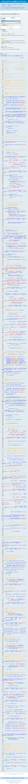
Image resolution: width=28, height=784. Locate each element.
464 (3, 627)
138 (3, 221)
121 (3, 204)
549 (3, 724)
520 (3, 689)
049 (3, 124)
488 (3, 653)
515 (3, 684)
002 (3, 61)
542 (3, 716)
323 (3, 443)
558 (3, 739)
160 (3, 250)
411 (3, 568)
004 (3, 64)
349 (3, 484)
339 (3, 466)
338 (3, 464)
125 (3, 207)
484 (3, 649)
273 (3, 388)
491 (3, 657)
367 (3, 513)
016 (3, 79)
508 (3, 675)
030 (3, 99)
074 (3, 151)
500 (3, 669)
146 (3, 229)
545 (3, 720)
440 (3, 600)
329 (3, 449)
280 (3, 395)
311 (3, 429)
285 (3, 405)
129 (3, 212)
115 (3, 198)
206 (3, 308)
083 (3, 161)
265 (3, 378)
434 (3, 590)
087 (3, 167)
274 (3, 389)
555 (3, 736)
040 (3, 113)
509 (3, 676)
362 (3, 505)
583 (3, 770)
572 (3, 756)
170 (3, 262)
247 (3, 358)
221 (3, 328)
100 (3, 181)
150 (3, 233)
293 (3, 413)
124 (3, 206)
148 (3, 231)
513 (3, 681)
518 (3, 686)
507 (3, 674)
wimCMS (11, 781)
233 (3, 342)
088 (3, 169)
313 (3, 432)
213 (3, 314)
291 (3, 411)
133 (3, 215)
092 (3, 174)
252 (3, 362)
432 (3, 587)
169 (3, 261)
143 (3, 225)
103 (3, 184)
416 (3, 573)
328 (3, 447)
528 (3, 699)
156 (3, 244)
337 (3, 461)
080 (3, 157)
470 (3, 636)
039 (3, 110)
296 (3, 416)
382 (3, 534)
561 (3, 741)
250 (3, 361)
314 (3, 433)
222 (3, 329)
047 (3, 122)
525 (3, 697)
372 (3, 521)
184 (3, 278)
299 (3, 418)
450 (3, 612)
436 (3, 593)
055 (3, 129)
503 (3, 671)
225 (3, 333)
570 (3, 754)
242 (3, 354)
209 (3, 311)
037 (3, 107)
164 (3, 255)
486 (3, 652)
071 (3, 147)
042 (3, 117)
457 (3, 619)
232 (3, 341)
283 (3, 399)
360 (3, 503)
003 (3, 63)
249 (3, 360)
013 (3, 75)
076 (3, 153)
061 (3, 134)
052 (3, 127)
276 (3, 391)
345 (3, 475)
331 (3, 454)
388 (3, 543)
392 (3, 549)
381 (3, 533)
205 (3, 307)
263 (3, 376)
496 (3, 665)
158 (3, 248)
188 (3, 286)
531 (3, 703)
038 (3, 109)
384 (3, 535)
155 (3, 242)
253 (3, 363)
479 (3, 644)
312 (3, 430)
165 (3, 256)
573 (3, 757)
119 (3, 201)
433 (3, 589)
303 (3, 421)
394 (3, 551)
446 (3, 606)
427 (3, 582)
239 (3, 348)
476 (3, 642)
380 (3, 532)
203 (3, 304)
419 (3, 576)
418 (3, 575)
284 (3, 402)
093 (3, 176)
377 (3, 530)
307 (3, 424)
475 (3, 641)
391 (3, 547)
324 (3, 444)
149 (3, 232)
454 (3, 615)
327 (3, 446)
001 (3, 60)
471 (3, 637)
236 (3, 346)
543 (3, 717)
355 (3, 493)
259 (3, 373)
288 (3, 407)
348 (3, 482)
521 (3, 690)
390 (3, 546)
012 (3, 73)
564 (3, 745)
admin (4, 38)
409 (3, 566)
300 (3, 419)
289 (3, 408)
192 (3, 291)
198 (3, 298)
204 (3, 306)
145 (3, 226)
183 (3, 277)
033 (3, 102)
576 (3, 761)
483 (3, 648)
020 (3, 87)
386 (3, 540)
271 (3, 385)
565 (3, 747)
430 (3, 586)
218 (3, 320)
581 (3, 768)
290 (3, 409)
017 (3, 81)
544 (3, 719)
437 (3, 595)
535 (3, 707)
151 (3, 234)
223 (3, 330)
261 (3, 375)
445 (3, 605)
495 (3, 663)
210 (3, 312)
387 (3, 541)
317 (3, 436)
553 (3, 732)
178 (3, 272)
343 (3, 472)
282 (3, 398)
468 (3, 635)
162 (3, 253)
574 (3, 758)
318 (3, 439)
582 (3, 769)
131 (3, 213)
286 (3, 406)
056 (3, 130)
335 (3, 459)
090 (3, 173)
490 (3, 655)
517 (3, 685)
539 (3, 712)
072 (3, 148)
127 (3, 209)
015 (3, 78)
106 (3, 187)
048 (3, 123)
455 (3, 616)
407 (3, 564)
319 (3, 440)
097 (3, 179)
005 (3, 66)
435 (3, 592)
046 (3, 120)
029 (3, 98)
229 (3, 337)
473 (3, 639)
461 (3, 625)
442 (3, 601)
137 (3, 220)
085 (3, 164)
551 (3, 727)
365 (3, 510)
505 (3, 673)
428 (3, 583)
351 (3, 487)
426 (3, 581)
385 (3, 538)
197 (3, 297)
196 (3, 296)
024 (3, 91)
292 (3, 412)
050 (3, 125)
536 (3, 708)
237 (3, 347)
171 (3, 263)
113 (3, 196)
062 (3, 135)
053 (3, 128)
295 (3, 414)
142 (3, 224)
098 (3, 180)
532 (3, 704)
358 (3, 498)
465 (3, 630)
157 (3, 247)
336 (3, 460)
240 (3, 349)
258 (3, 372)
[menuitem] (3, 4)
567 (3, 752)
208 (3, 310)
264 (3, 377)
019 (3, 86)
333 (3, 457)
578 (3, 764)
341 (3, 469)
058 (3, 132)
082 (3, 159)
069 (3, 146)
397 (3, 553)
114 (3, 197)
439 (3, 599)
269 (3, 383)
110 (3, 193)
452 (3, 614)
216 (3, 317)
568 (3, 753)
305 (3, 423)
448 (3, 609)
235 (3, 345)
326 (3, 445)
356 (3, 495)
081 (3, 158)
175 (3, 266)
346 (3, 479)
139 (3, 222)
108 (3, 189)
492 (3, 659)
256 (3, 367)
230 (3, 338)
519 (3, 687)
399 (3, 555)
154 (3, 241)
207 (3, 309)
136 (3, 217)
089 (3, 170)
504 (3, 672)
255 (3, 366)
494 (3, 662)
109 (3, 192)
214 (3, 315)
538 (3, 710)
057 (3, 131)
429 (3, 585)
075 (3, 152)
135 (3, 216)
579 (3, 767)
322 (3, 442)
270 (3, 384)
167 (3, 258)
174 (3, 265)
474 (3, 640)
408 (3, 565)
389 (3, 544)
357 (3, 496)
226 (3, 335)
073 (3, 150)
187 (3, 285)
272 (3, 387)
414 (3, 571)
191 (3, 290)
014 (3, 76)
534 (3, 706)
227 (3, 336)
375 (3, 527)
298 (3, 417)
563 (3, 743)
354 (3, 492)
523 (3, 693)
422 (3, 578)
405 (3, 562)
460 (3, 624)
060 (3, 133)
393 (3, 550)
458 (3, 621)
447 (3, 607)
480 (3, 645)
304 (3, 422)
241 (3, 350)
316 (3, 435)
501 (3, 670)
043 (3, 118)
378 (3, 531)
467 (3, 634)
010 (3, 71)
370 (3, 520)
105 (3, 186)
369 (3, 517)
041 (3, 116)
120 (3, 203)
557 (3, 738)
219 (3, 323)
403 (3, 560)
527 (3, 698)
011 (3, 72)
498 (3, 667)
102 (3, 183)
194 (3, 292)
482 (3, 647)
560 (3, 740)
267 (3, 381)
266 (3, 380)
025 (3, 94)
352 (3, 488)
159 (3, 249)
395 (3, 552)
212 (3, 313)
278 (3, 393)
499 (3, 668)
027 (3, 95)
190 (3, 289)
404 (3, 561)
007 (3, 69)
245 (3, 356)
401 (3, 558)
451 (3, 613)
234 (3, 344)
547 (3, 722)
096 (3, 178)
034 (3, 103)
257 (3, 370)
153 (3, 240)
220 (3, 326)
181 (3, 275)
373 (3, 524)
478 (3, 643)
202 (3, 303)
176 (3, 270)
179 (3, 274)
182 (3, 276)
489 (3, 654)
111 (3, 194)
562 (3, 742)
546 (3, 721)
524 (3, 696)
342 (3, 470)
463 (3, 626)
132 (3, 214)
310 (3, 428)
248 (3, 359)
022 (3, 90)
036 (3, 106)
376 (3, 529)
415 (3, 572)
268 (3, 382)
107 (3, 188)
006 (3, 67)
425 (3, 580)
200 (3, 302)
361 (3, 504)
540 (3, 715)
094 (3, 177)
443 (3, 604)
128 (3, 210)
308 (3, 425)
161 (3, 252)
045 (3, 119)
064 (3, 138)
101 (3, 182)
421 (3, 577)
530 (3, 702)
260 (3, 374)
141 (3, 223)
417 (3, 574)
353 (3, 491)
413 (3, 570)
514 (3, 683)
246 (3, 357)
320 (3, 441)
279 (3, 394)
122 (3, 205)
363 (3, 508)
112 (3, 195)
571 (3, 755)
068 (3, 143)
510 (3, 677)
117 (3, 199)
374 (3, 526)
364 (3, 509)
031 (3, 101)
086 (3, 165)
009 (3, 70)
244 (3, 355)
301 (3, 420)
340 (3, 467)
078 (3, 154)
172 (3, 264)
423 (3, 579)
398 (3, 554)
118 (3, 200)
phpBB (11, 780)
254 (3, 364)
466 (3, 633)
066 (3, 140)
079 (3, 155)
